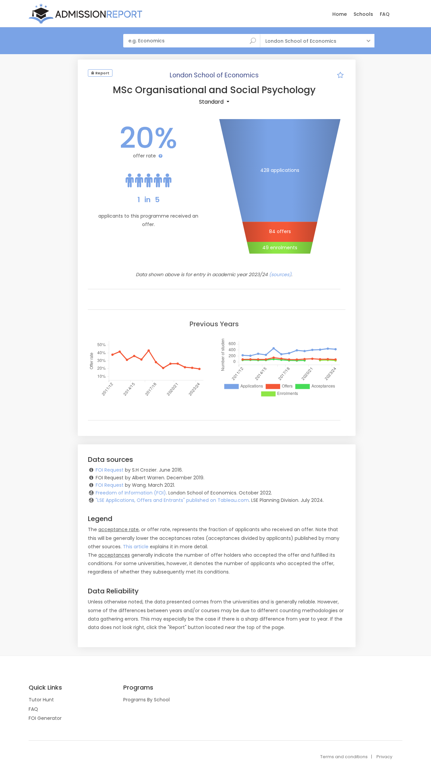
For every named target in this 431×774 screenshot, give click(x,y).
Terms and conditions (344, 756)
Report (101, 73)
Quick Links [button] (45, 687)
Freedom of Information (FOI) (131, 492)
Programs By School (146, 699)
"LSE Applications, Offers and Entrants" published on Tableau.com (172, 500)
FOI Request (110, 470)
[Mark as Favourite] (340, 76)
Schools (363, 14)
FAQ (385, 14)
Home (339, 14)
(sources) (280, 274)
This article (135, 546)
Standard (212, 102)
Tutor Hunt (41, 699)
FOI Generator (45, 718)
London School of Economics (214, 75)
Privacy (384, 756)
